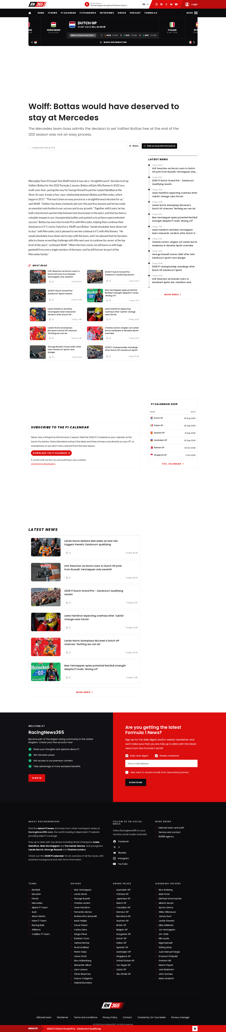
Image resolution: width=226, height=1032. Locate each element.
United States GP (125, 960)
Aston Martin (38, 916)
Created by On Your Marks (151, 1017)
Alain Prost (164, 894)
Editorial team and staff (171, 828)
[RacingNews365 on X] (166, 4)
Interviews (107, 13)
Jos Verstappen (167, 929)
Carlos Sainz (80, 929)
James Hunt (165, 916)
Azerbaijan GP (123, 952)
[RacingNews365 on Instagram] (156, 4)
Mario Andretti (166, 978)
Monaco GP (122, 912)
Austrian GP (122, 920)
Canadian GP (123, 907)
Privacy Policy (110, 1017)
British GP (121, 925)
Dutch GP (121, 938)
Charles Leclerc (76, 849)
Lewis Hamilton (106, 190)
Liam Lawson (81, 969)
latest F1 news (46, 828)
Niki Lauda (164, 938)
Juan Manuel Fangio (169, 952)
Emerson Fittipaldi (168, 956)
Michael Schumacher (170, 898)
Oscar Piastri (80, 925)
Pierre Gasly (80, 952)
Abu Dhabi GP (123, 974)
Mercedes (34, 181)
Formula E (151, 13)
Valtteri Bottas (81, 943)
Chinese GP (122, 894)
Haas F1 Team (39, 920)
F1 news (52, 13)
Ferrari (35, 898)
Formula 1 (65, 185)
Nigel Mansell (165, 943)
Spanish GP (122, 947)
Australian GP (123, 890)
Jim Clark (164, 934)
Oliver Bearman (82, 974)
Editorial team (44, 1017)
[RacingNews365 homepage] (30, 13)
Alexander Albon (82, 965)
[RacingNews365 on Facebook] (161, 4)
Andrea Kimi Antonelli (85, 916)
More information (115, 42)
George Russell (53, 849)
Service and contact (170, 832)
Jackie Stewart (166, 920)
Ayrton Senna (166, 907)
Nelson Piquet (166, 965)
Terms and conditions (85, 1017)
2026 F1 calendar (54, 855)
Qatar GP (121, 969)
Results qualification (82, 35)
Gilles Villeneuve (167, 912)
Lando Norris (35, 849)
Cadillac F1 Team (41, 934)
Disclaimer (62, 1017)
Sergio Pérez (80, 934)
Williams (36, 929)
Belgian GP (122, 929)
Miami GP (121, 903)
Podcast (135, 13)
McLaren (36, 894)
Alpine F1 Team (40, 907)
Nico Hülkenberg (82, 960)
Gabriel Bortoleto (83, 983)
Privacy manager (180, 1017)
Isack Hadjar (80, 920)
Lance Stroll (80, 956)
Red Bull (36, 890)
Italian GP (121, 943)
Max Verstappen (50, 845)
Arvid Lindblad (81, 947)
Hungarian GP (123, 934)
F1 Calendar (68, 13)
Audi (34, 912)
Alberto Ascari (166, 903)
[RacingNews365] (37, 4)
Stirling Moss (165, 947)
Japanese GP (123, 898)
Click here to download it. (43, 463)
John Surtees (166, 974)
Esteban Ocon (81, 938)
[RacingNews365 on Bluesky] (171, 4)
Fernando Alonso (75, 845)
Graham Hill (165, 960)
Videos (122, 13)
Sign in (36, 778)
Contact (127, 1017)
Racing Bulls (38, 925)
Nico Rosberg (165, 890)
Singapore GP (123, 956)
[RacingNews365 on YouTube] (176, 4)
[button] (53, 27)
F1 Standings (88, 13)
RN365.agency (166, 836)
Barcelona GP (123, 916)
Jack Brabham (166, 969)
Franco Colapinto (83, 978)
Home (41, 13)
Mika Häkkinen (166, 925)
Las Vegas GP (123, 965)
